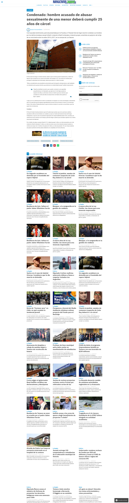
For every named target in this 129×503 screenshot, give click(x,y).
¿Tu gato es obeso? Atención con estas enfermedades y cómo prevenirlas (90, 491)
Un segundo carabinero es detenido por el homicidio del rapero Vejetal (38, 175)
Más (90, 5)
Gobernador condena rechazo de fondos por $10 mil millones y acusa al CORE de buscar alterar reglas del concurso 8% (90, 454)
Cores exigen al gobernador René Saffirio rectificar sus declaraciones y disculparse (37, 382)
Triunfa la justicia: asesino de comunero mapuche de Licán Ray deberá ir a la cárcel (64, 175)
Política (45, 5)
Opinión (51, 5)
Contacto (85, 5)
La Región (39, 5)
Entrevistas (65, 5)
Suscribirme (91, 94)
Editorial (57, 5)
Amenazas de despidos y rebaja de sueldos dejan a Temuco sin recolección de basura (37, 348)
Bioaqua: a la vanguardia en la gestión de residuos (64, 207)
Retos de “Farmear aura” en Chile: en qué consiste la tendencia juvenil (37, 310)
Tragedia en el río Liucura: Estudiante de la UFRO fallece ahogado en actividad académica (90, 416)
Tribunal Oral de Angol (66, 141)
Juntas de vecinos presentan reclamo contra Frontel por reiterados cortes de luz (64, 382)
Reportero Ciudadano (75, 5)
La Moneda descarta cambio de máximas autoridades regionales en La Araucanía (89, 382)
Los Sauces (55, 141)
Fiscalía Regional (45, 141)
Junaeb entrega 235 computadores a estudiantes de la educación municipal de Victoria (64, 453)
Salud (80, 487)
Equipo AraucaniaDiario (36, 29)
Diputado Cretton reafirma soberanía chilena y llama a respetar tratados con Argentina (63, 276)
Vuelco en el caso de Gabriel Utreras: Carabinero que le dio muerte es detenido (90, 175)
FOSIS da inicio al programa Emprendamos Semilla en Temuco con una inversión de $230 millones (90, 348)
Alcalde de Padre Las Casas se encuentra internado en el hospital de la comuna (38, 450)
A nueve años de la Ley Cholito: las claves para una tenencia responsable (89, 208)
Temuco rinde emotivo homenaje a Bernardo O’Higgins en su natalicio (62, 491)
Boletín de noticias (87, 83)
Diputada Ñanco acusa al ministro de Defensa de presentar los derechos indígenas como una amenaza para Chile (38, 493)
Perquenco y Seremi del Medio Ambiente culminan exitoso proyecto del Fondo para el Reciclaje (64, 311)
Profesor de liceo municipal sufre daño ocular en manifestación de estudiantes (64, 347)
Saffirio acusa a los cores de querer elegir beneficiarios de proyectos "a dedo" (64, 415)
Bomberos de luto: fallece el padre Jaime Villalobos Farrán (38, 207)
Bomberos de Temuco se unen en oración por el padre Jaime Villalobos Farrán (38, 415)
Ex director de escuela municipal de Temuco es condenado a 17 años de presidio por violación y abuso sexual (55, 133)
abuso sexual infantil (33, 141)
